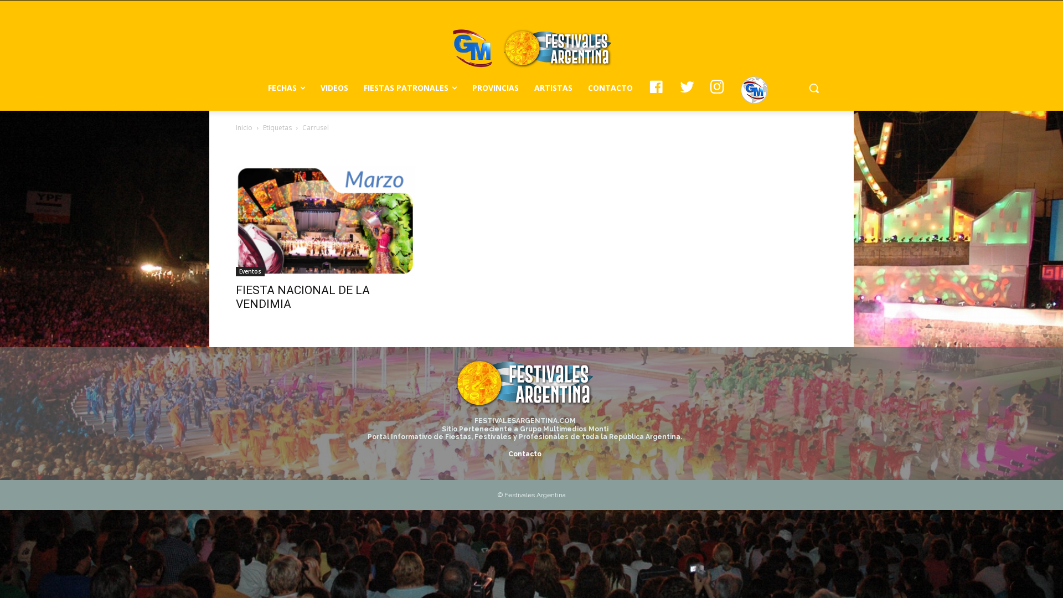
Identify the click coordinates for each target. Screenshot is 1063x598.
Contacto (524, 454)
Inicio (244, 127)
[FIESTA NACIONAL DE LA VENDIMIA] (325, 221)
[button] (814, 88)
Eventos (250, 271)
